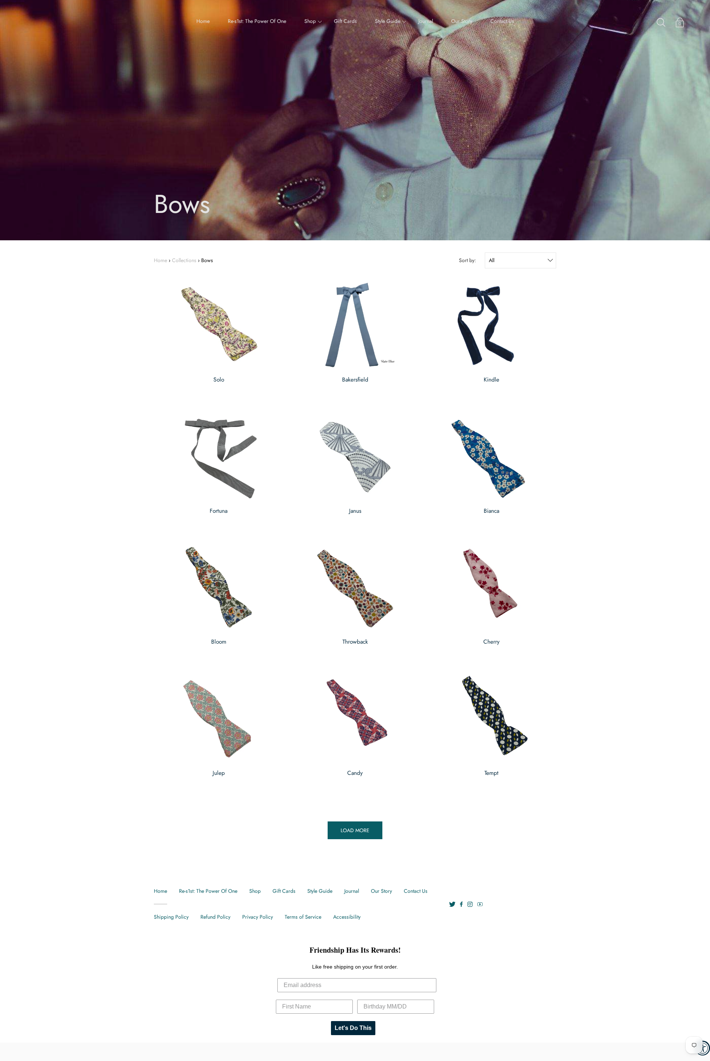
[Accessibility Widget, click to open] (702, 1048)
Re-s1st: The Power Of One (257, 21)
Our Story (461, 21)
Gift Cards (345, 21)
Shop (310, 21)
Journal (425, 21)
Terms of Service (303, 917)
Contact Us (502, 21)
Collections (184, 260)
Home (203, 21)
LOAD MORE (355, 830)
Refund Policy (215, 917)
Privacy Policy (257, 917)
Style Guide (387, 21)
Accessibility (347, 917)
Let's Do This (353, 1028)
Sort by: (467, 260)
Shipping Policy (171, 917)
